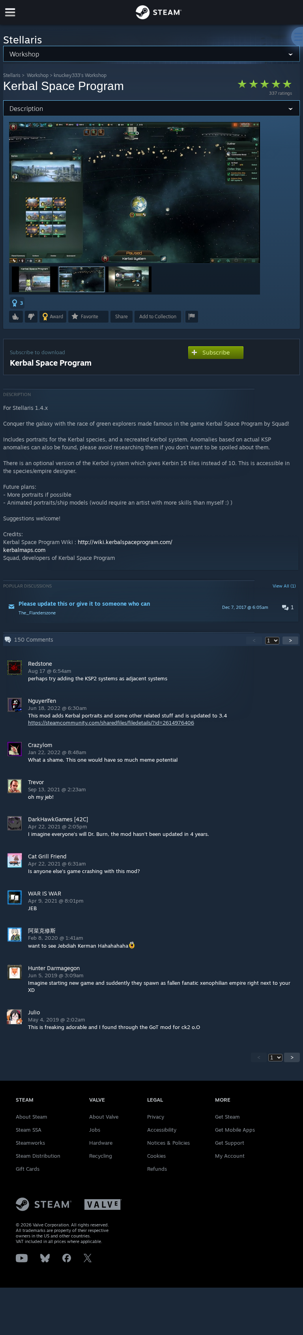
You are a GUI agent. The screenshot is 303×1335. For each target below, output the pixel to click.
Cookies (156, 1156)
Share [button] (121, 316)
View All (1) (284, 586)
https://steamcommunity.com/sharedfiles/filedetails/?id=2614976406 (111, 722)
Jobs (94, 1130)
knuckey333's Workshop (80, 75)
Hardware (100, 1143)
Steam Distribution (38, 1156)
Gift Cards (27, 1169)
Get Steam (227, 1116)
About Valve (103, 1116)
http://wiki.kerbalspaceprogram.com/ (125, 542)
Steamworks (30, 1143)
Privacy (155, 1116)
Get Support (229, 1143)
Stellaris (12, 75)
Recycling (100, 1156)
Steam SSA (28, 1130)
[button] (35, 279)
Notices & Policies (168, 1143)
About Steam (31, 1116)
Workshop (38, 75)
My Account (230, 1156)
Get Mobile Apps (235, 1130)
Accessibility (161, 1130)
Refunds (157, 1169)
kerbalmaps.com (24, 549)
